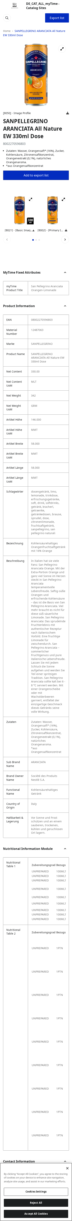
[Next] (65, 239)
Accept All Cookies (35, 1213)
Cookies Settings (36, 1191)
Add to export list (36, 175)
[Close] (67, 1168)
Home (7, 31)
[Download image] (67, 113)
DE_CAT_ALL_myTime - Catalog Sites (42, 6)
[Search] (7, 18)
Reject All (36, 1202)
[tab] (33, 240)
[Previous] (7, 239)
